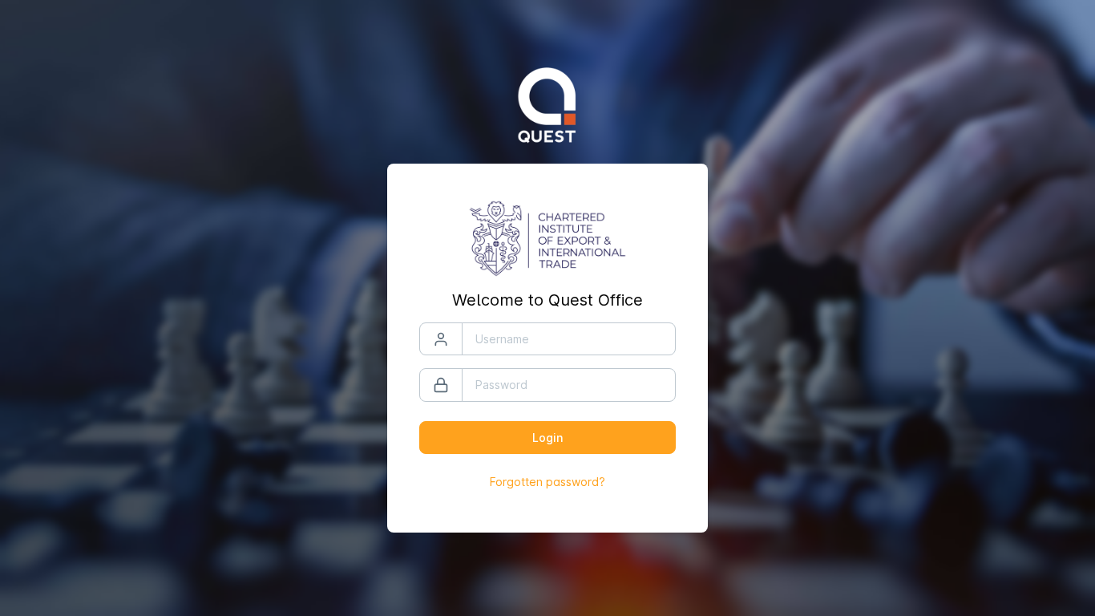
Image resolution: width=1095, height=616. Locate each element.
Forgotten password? (547, 481)
